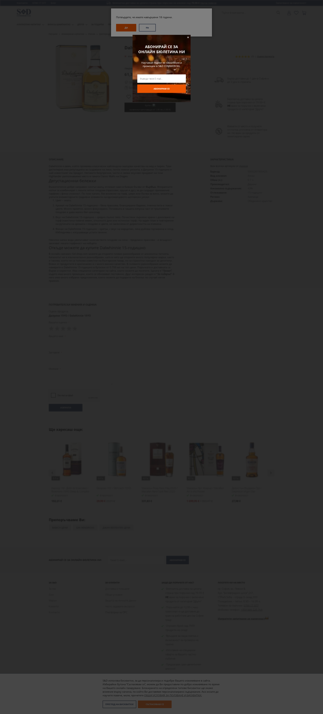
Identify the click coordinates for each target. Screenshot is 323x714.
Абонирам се (162, 88)
